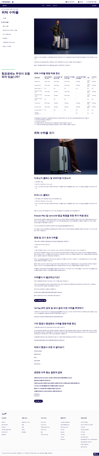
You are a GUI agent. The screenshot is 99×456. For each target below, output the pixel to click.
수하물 (4, 18)
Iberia (35, 357)
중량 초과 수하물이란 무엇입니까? (42, 380)
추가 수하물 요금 (7, 34)
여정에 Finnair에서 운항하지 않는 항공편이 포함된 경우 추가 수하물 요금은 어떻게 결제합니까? (57, 383)
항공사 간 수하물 (7, 46)
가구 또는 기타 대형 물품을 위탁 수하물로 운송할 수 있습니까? (49, 385)
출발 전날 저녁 (53, 65)
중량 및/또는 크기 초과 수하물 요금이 (54, 241)
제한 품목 (5, 38)
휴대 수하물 (5, 26)
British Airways (37, 354)
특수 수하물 (84, 186)
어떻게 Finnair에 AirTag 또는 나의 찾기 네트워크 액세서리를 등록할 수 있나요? (53, 377)
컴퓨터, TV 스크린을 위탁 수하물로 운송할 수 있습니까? (47, 388)
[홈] (6, 2)
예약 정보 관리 (65, 221)
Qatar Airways (37, 363)
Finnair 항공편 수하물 (7, 9)
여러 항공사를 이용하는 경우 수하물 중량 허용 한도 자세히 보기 (49, 340)
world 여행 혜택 (62, 225)
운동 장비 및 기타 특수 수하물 (10, 30)
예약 (43, 5)
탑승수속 (55, 5)
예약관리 (48, 5)
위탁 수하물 (5, 22)
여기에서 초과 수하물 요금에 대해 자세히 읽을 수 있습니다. (48, 292)
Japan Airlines (37, 360)
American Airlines (38, 350)
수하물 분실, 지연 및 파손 (9, 42)
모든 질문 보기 (38, 401)
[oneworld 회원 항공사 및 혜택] (12, 2)
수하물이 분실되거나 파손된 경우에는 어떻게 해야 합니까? (48, 391)
